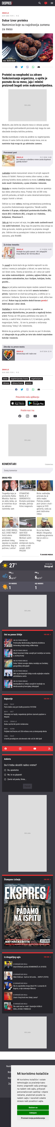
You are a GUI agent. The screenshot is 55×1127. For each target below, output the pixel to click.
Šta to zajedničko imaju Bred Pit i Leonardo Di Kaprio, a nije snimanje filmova (27, 986)
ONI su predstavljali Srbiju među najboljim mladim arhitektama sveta (27, 673)
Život (10, 1083)
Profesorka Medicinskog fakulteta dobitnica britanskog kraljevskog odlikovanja (27, 643)
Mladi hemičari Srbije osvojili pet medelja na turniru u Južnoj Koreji (27, 653)
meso (5, 378)
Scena (10, 1078)
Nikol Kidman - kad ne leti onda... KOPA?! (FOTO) (27, 975)
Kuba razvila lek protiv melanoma (27, 722)
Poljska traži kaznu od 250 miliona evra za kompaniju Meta (27, 730)
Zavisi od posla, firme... (16, 779)
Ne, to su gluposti (14, 774)
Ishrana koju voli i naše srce (27, 353)
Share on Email (39, 67)
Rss (49, 748)
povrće (44, 300)
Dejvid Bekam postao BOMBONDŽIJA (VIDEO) (27, 965)
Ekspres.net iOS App (18, 403)
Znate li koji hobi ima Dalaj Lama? (27, 996)
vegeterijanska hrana (19, 378)
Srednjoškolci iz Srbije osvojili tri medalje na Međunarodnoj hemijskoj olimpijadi (27, 684)
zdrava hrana (17, 383)
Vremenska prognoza (27, 565)
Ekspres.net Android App (36, 403)
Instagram (27, 416)
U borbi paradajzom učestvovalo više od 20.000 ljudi (27, 737)
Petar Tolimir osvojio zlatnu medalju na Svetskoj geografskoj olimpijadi (27, 663)
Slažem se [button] (33, 1107)
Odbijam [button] (33, 1113)
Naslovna (10, 1066)
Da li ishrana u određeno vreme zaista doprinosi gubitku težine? (27, 158)
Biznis (10, 1072)
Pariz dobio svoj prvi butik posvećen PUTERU (27, 705)
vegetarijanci (36, 378)
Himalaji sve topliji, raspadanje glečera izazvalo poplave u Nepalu (27, 714)
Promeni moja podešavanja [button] (33, 1118)
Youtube (35, 416)
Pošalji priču (45, 3)
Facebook (20, 416)
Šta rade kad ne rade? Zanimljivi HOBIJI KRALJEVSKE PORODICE (27, 1006)
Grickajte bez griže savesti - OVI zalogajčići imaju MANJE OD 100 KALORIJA (27, 251)
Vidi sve (46, 634)
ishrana (6, 383)
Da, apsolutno (13, 770)
